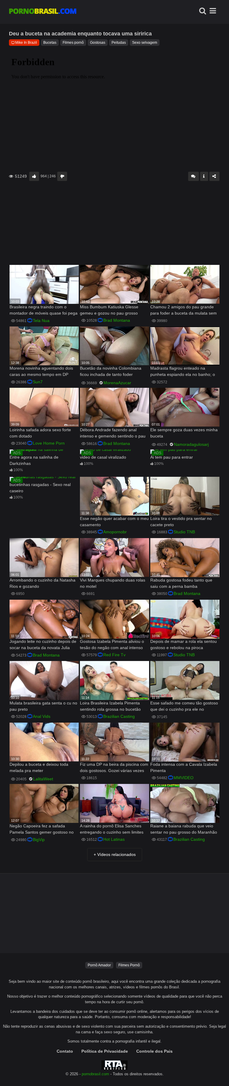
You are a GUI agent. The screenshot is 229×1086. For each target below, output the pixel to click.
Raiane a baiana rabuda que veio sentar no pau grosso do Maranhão (183, 829)
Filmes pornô (73, 42)
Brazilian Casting (119, 716)
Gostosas (97, 42)
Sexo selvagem (144, 42)
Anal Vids (41, 716)
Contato (65, 1051)
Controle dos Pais (154, 1051)
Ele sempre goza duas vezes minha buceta (184, 432)
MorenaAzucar (117, 382)
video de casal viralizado (103, 457)
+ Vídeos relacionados (115, 854)
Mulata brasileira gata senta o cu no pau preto (43, 706)
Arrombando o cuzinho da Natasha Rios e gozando (42, 583)
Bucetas (49, 42)
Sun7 (38, 381)
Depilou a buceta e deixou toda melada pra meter (39, 767)
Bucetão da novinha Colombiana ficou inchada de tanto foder (110, 371)
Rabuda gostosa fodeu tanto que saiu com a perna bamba (181, 583)
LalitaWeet (43, 778)
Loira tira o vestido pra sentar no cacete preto (181, 521)
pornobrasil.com (95, 1074)
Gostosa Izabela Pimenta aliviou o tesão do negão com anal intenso (112, 644)
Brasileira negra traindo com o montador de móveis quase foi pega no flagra (44, 310)
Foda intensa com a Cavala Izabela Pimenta (183, 767)
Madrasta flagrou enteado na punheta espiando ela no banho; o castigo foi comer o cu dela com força (182, 372)
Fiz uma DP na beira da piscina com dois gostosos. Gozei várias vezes (114, 767)
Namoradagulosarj (191, 444)
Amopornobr (115, 531)
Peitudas (119, 42)
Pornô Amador (99, 965)
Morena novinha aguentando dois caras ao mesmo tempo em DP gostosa (41, 372)
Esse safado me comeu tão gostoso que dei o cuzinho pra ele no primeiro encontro (184, 707)
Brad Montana (116, 320)
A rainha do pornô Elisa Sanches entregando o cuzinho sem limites (111, 829)
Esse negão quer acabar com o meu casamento (114, 521)
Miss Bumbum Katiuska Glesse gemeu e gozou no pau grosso (109, 309)
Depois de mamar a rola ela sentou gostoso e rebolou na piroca (183, 644)
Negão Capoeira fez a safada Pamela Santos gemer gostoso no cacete (42, 830)
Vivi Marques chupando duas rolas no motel (112, 583)
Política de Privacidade (104, 1051)
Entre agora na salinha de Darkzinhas (34, 460)
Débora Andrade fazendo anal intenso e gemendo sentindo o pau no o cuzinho (113, 433)
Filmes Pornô (129, 965)
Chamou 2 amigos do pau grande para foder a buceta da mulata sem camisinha (183, 310)
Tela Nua (41, 320)
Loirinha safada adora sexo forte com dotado (40, 432)
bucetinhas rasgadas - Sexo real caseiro (40, 487)
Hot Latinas (114, 839)
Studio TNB (184, 531)
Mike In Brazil (26, 42)
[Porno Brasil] (42, 12)
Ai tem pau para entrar (171, 457)
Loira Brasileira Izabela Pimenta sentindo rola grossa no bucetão (110, 706)
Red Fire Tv (114, 654)
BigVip (39, 839)
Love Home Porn (49, 443)
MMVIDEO (184, 777)
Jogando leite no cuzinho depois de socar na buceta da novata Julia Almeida (43, 645)
